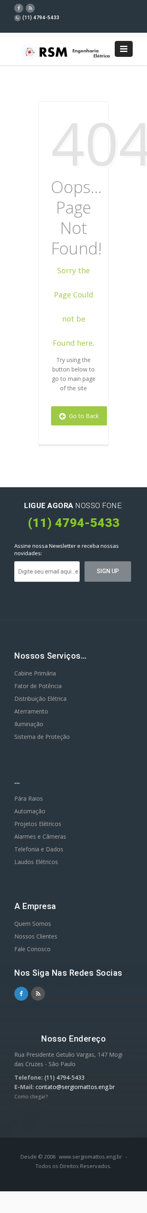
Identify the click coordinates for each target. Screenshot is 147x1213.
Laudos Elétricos (36, 862)
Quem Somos (32, 923)
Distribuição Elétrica (40, 698)
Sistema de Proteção (42, 736)
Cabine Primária (35, 673)
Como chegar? (31, 1096)
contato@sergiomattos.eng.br (75, 1087)
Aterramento (31, 711)
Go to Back (82, 416)
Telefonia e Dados (38, 849)
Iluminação (28, 724)
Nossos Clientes (35, 936)
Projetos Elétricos (37, 824)
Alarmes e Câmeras (40, 836)
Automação (29, 811)
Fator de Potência (38, 686)
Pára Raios (28, 798)
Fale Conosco (32, 949)
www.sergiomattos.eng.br (90, 1156)
